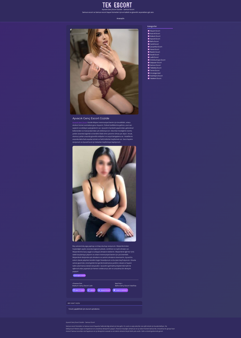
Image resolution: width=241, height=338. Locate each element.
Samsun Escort (155, 65)
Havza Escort (154, 49)
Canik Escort (154, 44)
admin (92, 290)
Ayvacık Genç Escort (79, 122)
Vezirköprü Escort (156, 76)
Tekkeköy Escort (155, 68)
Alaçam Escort (155, 31)
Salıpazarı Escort (156, 63)
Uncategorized (155, 73)
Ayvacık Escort (105, 290)
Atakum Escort (155, 36)
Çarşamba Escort (156, 47)
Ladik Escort (154, 57)
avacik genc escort (79, 275)
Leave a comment (121, 290)
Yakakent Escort (155, 78)
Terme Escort (155, 70)
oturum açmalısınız (92, 309)
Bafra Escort (154, 41)
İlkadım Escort (155, 52)
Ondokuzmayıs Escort (157, 60)
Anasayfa (120, 18)
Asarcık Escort (155, 33)
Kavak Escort (154, 55)
